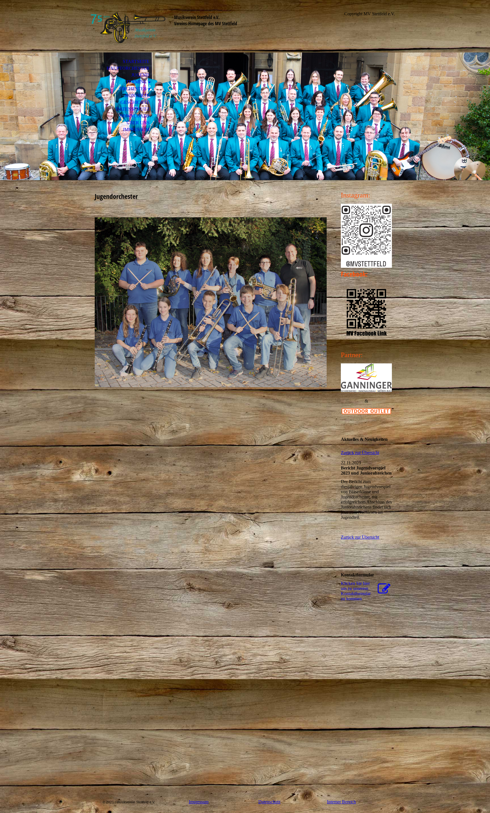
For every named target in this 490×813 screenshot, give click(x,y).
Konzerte (137, 95)
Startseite (136, 61)
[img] (127, 27)
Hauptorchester (128, 68)
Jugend (140, 75)
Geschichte (135, 102)
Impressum (136, 129)
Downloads (134, 115)
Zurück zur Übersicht (360, 452)
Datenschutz (132, 109)
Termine (136, 81)
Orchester (133, 88)
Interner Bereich (341, 801)
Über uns (137, 122)
